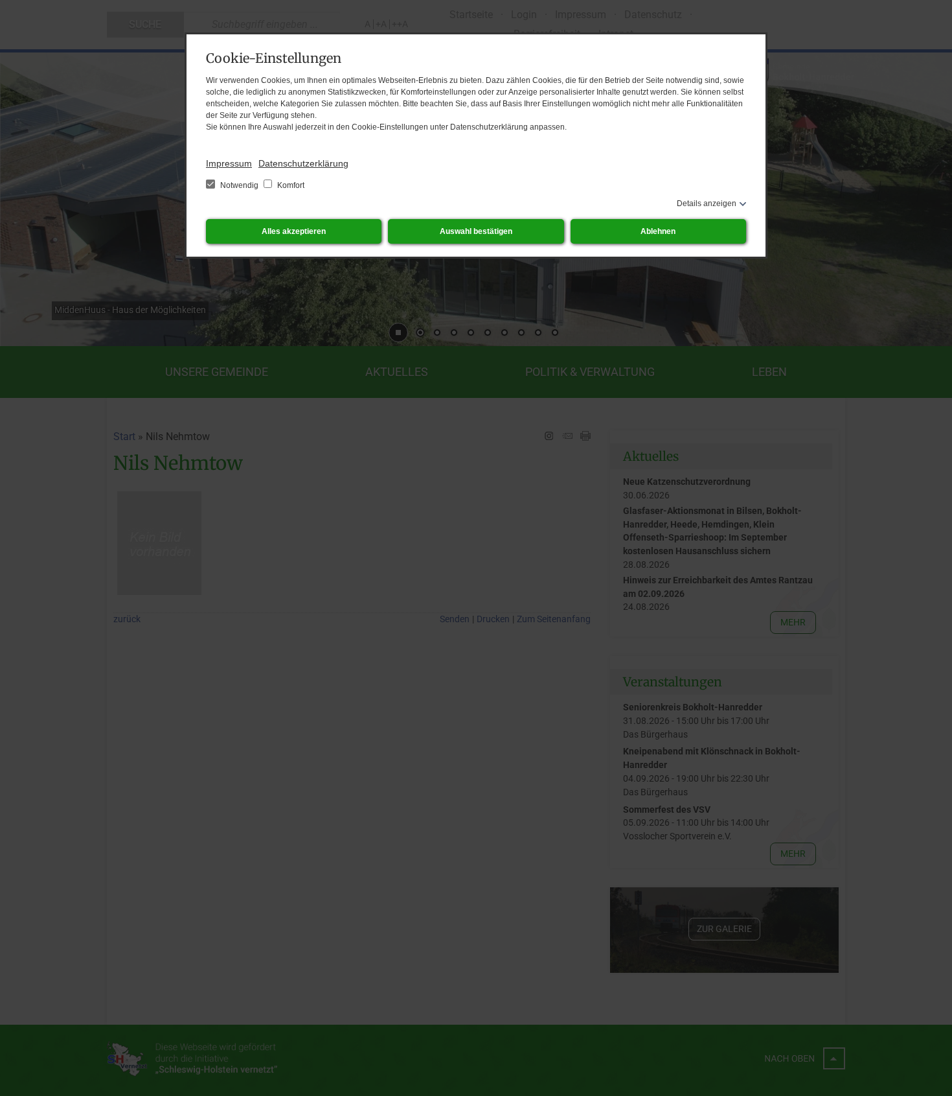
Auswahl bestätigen (476, 231)
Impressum (229, 163)
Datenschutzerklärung (303, 163)
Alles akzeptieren (294, 231)
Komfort (289, 185)
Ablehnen (657, 231)
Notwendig (239, 185)
